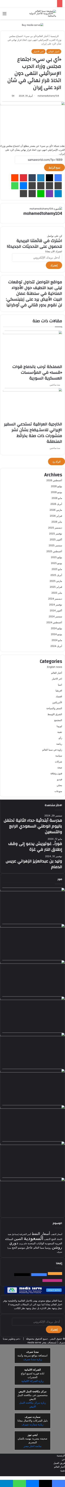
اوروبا (59, 726)
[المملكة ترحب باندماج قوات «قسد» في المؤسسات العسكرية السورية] (32, 333)
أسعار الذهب (56, 1234)
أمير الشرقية (25, 1234)
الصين (18, 1238)
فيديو (59, 779)
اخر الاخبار (38, 51)
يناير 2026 (56, 521)
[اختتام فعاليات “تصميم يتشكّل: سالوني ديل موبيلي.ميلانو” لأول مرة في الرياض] (32, 1035)
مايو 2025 (57, 569)
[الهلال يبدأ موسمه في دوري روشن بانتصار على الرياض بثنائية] (32, 999)
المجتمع (58, 720)
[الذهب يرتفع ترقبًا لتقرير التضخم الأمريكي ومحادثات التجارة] (32, 926)
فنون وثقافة (56, 773)
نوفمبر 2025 (55, 533)
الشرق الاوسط (54, 714)
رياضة (59, 743)
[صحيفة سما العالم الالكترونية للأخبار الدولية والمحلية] (41, 13)
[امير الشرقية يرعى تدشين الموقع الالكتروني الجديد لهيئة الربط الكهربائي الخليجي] (32, 1071)
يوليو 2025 (56, 557)
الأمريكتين (57, 702)
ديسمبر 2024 (55, 598)
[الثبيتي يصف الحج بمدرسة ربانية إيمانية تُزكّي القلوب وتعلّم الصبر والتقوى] (32, 890)
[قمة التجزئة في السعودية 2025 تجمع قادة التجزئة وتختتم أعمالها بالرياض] (32, 1107)
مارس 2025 (56, 580)
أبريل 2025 (56, 575)
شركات (58, 761)
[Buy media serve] (32, 24)
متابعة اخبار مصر (33, 1445)
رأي (60, 737)
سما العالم (38, 1247)
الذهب (47, 1238)
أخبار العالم (42, 36)
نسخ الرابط (54, 167)
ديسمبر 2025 (55, 527)
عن (63, 1459)
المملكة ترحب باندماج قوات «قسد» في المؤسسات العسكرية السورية (37, 372)
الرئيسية (54, 36)
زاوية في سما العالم (52, 749)
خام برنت (23, 1243)
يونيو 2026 (56, 492)
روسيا (48, 1247)
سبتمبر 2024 (55, 616)
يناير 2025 (56, 592)
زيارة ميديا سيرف (32, 1359)
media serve (34, 1342)
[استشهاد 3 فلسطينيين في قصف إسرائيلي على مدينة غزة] (32, 1180)
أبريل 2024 (56, 646)
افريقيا (59, 690)
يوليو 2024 (56, 628)
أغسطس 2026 (54, 480)
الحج (53, 1238)
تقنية (59, 731)
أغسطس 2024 (54, 622)
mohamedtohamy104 (48, 95)
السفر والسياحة (54, 708)
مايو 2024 (57, 640)
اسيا (60, 684)
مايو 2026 (57, 498)
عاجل (29, 1247)
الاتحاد (59, 1239)
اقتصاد (59, 696)
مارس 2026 (56, 509)
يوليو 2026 (56, 486)
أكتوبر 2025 (56, 539)
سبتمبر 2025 (55, 545)
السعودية (33, 1238)
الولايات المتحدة (36, 1243)
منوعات (58, 791)
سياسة (58, 755)
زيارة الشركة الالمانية (32, 1380)
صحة (59, 767)
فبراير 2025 (56, 586)
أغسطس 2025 (54, 551)
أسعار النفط (41, 1233)
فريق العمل (59, 1462)
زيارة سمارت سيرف (32, 1424)
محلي (59, 785)
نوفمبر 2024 (55, 604)
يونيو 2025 (56, 563)
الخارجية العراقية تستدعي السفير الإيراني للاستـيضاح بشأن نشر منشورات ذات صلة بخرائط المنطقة (33, 432)
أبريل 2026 (56, 503)
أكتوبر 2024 (56, 610)
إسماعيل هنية (13, 1234)
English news (54, 666)
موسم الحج (18, 1247)
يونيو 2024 (56, 634)
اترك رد (56, 461)
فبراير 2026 (56, 515)
